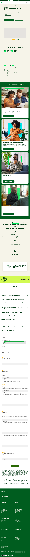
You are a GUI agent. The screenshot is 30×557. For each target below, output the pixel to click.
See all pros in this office (19, 20)
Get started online (8, 116)
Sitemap (2, 547)
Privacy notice (17, 520)
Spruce (2, 532)
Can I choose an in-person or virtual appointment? (12, 326)
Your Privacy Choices (10, 555)
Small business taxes (4, 521)
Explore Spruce (23, 279)
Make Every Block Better (18, 532)
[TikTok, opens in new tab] (16, 552)
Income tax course (17, 536)
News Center (17, 537)
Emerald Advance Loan (4, 536)
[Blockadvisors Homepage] (15, 0)
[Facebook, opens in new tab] (18, 552)
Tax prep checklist (17, 508)
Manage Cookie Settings (18, 521)
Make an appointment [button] (8, 181)
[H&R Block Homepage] (10, 0)
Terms (16, 519)
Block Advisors (3, 520)
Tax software (3, 509)
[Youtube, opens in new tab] (22, 552)
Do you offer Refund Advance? (7, 330)
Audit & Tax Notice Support (5, 513)
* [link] (7, 60)
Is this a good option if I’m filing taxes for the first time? (13, 291)
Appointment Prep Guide (18, 509)
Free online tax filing (4, 508)
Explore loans (3, 531)
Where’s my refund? (17, 512)
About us (16, 531)
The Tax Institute (17, 539)
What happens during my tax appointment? (10, 295)
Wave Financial (3, 526)
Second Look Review (4, 510)
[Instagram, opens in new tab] (20, 552)
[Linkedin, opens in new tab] (24, 552)
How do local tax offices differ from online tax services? (13, 315)
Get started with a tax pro (9, 20)
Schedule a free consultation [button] (8, 148)
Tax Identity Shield (3, 512)
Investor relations (17, 538)
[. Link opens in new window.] (4, 555)
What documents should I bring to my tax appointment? (13, 299)
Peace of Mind (3, 511)
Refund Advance (3, 537)
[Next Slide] (27, 273)
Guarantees (16, 540)
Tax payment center (17, 511)
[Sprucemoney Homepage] (19, 0)
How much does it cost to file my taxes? (9, 323)
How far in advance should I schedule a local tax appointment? (11, 308)
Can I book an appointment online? (8, 319)
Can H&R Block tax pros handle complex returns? (11, 312)
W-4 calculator (17, 513)
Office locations (3, 545)
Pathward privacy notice (18, 522)
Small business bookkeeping (5, 522)
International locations (4, 546)
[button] (26, 2)
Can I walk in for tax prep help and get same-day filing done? (12, 303)
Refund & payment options (18, 510)
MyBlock (16, 504)
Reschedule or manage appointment (6, 504)
